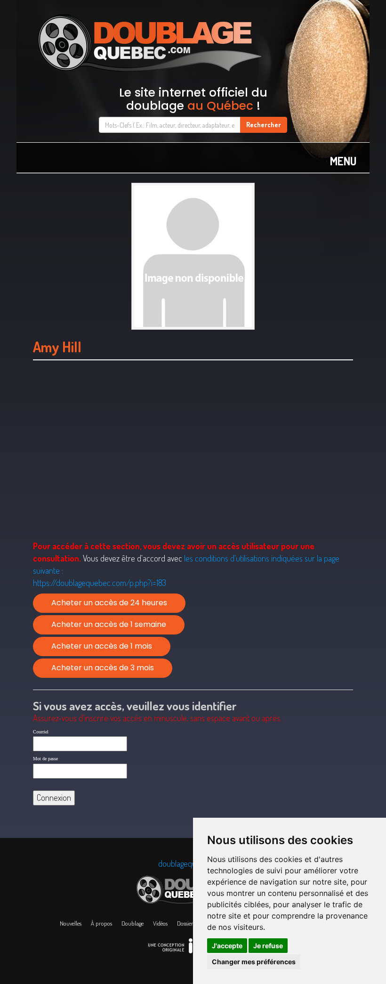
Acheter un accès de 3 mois (102, 667)
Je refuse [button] (268, 946)
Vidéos (160, 923)
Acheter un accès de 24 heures (109, 602)
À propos (101, 923)
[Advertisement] (193, 463)
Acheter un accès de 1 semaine (108, 624)
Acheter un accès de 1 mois (101, 646)
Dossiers (186, 923)
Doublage (132, 923)
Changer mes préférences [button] (254, 962)
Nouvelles (70, 923)
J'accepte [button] (227, 946)
